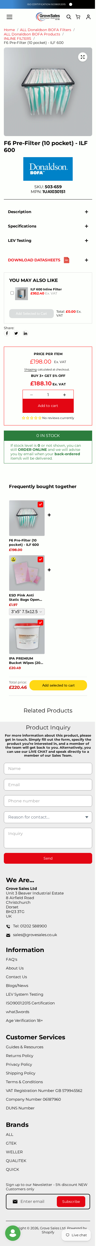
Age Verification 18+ (24, 1020)
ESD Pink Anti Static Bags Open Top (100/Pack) (24, 595)
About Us (15, 968)
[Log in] (88, 17)
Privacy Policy (19, 1064)
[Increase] (63, 392)
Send (46, 855)
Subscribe (68, 1201)
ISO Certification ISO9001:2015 (46, 4)
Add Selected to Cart (30, 311)
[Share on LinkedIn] (25, 331)
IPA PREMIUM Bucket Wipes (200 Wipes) (26, 658)
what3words (17, 1011)
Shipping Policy (20, 1073)
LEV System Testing (24, 994)
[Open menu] (9, 17)
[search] (69, 17)
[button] (30, 415)
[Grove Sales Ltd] (48, 17)
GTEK (11, 1143)
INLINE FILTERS (17, 38)
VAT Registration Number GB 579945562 (44, 1090)
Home (9, 30)
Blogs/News (17, 985)
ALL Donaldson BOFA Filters (45, 30)
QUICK (12, 1169)
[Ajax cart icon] (78, 17)
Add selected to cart (57, 683)
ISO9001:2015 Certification (30, 1003)
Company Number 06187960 (33, 1099)
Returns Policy (19, 1055)
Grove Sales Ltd (51, 1228)
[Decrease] (30, 392)
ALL (9, 1134)
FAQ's (11, 959)
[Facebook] (7, 331)
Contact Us (16, 976)
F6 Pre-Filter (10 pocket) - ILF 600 (24, 540)
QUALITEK (16, 1160)
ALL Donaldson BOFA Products (32, 34)
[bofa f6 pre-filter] (82, 57)
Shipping (29, 367)
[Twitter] (16, 331)
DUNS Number (20, 1108)
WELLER (14, 1151)
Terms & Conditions (24, 1081)
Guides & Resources (24, 1046)
